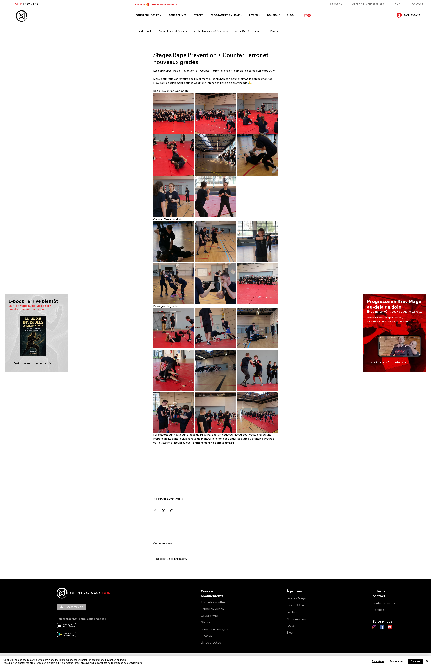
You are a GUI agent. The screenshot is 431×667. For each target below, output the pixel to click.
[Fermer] (427, 661)
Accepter (415, 661)
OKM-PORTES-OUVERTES (173, 633)
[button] (288, 543)
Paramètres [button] (378, 661)
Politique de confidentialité (128, 662)
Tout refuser (396, 661)
